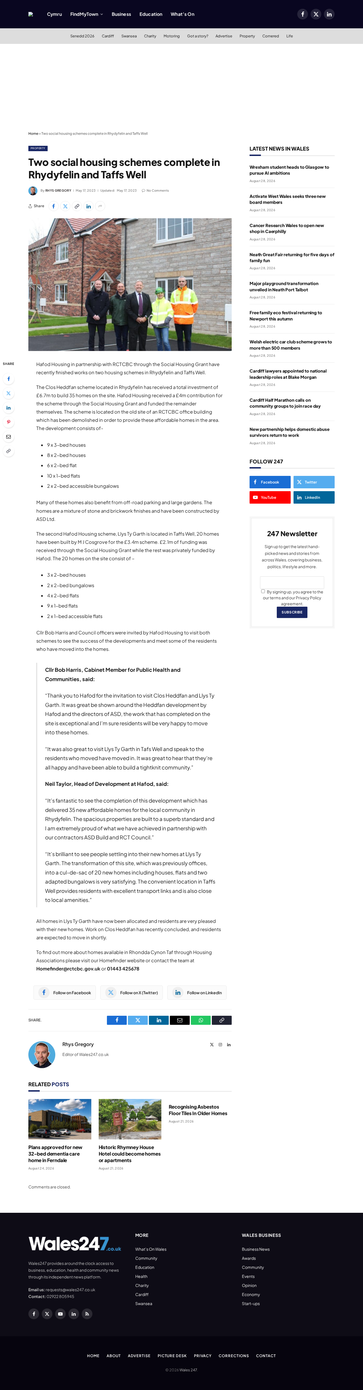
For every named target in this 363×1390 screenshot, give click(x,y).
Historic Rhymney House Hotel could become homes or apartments (130, 1153)
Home (33, 133)
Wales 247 (188, 1370)
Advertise (224, 36)
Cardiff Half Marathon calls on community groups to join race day (285, 403)
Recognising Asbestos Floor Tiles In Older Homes (198, 1110)
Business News (256, 1249)
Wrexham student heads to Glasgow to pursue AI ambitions (289, 170)
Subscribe (292, 612)
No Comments (158, 190)
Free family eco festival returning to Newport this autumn (286, 315)
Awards (249, 1258)
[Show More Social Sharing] (100, 206)
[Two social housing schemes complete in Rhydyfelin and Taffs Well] (130, 284)
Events (248, 1276)
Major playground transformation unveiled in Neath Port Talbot (284, 286)
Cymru (54, 14)
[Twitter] (8, 393)
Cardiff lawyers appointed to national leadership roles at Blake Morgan (288, 373)
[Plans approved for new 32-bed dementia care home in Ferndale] (59, 1119)
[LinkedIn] (8, 407)
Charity (150, 36)
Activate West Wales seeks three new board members (288, 199)
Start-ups (251, 1303)
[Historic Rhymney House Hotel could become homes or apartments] (130, 1119)
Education (151, 14)
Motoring (172, 36)
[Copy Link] (77, 206)
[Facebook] (8, 378)
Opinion (249, 1285)
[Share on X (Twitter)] (65, 206)
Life (289, 36)
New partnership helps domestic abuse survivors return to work (290, 432)
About (114, 1355)
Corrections (234, 1355)
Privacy (203, 1355)
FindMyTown (84, 14)
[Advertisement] (181, 86)
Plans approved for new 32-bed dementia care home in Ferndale (55, 1153)
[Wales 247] (30, 14)
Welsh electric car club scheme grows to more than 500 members (291, 344)
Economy (251, 1294)
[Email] (8, 436)
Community (146, 1258)
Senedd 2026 (82, 36)
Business (121, 14)
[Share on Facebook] (53, 206)
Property (247, 36)
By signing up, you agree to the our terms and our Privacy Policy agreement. (293, 597)
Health (141, 1276)
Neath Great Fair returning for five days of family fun (292, 257)
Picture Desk (172, 1355)
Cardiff (108, 36)
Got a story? (197, 36)
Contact (266, 1355)
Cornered (270, 36)
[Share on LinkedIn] (88, 206)
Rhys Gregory (58, 190)
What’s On (182, 14)
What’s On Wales (150, 1249)
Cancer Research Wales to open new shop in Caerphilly (287, 228)
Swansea (129, 36)
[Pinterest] (8, 422)
